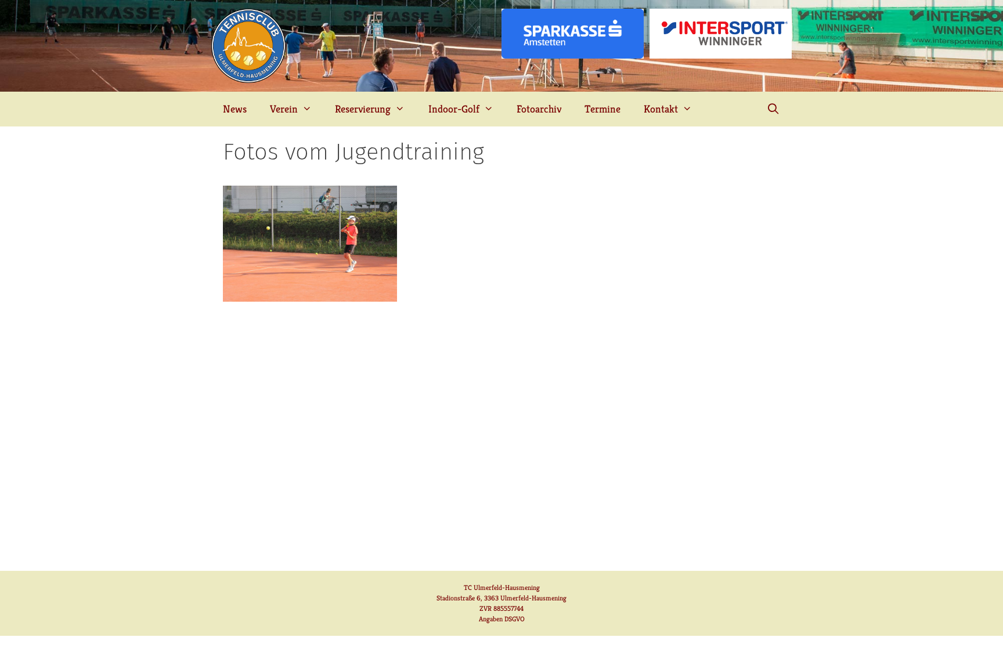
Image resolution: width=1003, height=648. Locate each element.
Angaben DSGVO (502, 618)
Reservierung (363, 108)
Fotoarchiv (539, 108)
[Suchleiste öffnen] (773, 109)
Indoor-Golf (453, 108)
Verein (284, 108)
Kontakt (661, 108)
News (235, 108)
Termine (602, 108)
